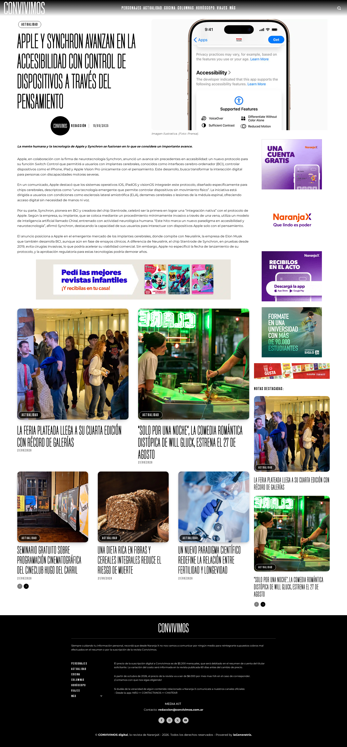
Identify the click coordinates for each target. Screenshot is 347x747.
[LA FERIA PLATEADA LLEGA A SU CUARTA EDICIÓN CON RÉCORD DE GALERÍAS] (72, 364)
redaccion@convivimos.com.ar (180, 709)
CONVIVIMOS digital (113, 735)
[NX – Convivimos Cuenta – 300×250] (292, 192)
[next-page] (26, 586)
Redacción (78, 126)
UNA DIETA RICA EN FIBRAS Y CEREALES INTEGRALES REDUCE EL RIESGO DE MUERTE (130, 559)
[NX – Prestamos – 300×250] (292, 304)
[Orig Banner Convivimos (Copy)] (292, 382)
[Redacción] (61, 125)
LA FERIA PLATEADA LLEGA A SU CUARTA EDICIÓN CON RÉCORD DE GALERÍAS (69, 436)
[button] (339, 8)
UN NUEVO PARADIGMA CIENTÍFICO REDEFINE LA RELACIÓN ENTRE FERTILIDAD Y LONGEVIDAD (209, 559)
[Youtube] (186, 720)
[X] (178, 720)
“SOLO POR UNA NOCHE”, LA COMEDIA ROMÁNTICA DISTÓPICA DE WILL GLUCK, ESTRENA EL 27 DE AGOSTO (190, 442)
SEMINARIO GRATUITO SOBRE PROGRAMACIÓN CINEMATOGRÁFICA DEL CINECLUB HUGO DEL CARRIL (49, 559)
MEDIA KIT (173, 704)
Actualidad (29, 24)
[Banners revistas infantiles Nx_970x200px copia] (133, 303)
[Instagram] (169, 720)
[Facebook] (161, 720)
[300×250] (292, 248)
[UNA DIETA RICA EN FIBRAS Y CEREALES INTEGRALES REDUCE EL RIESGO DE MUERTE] (133, 507)
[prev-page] (19, 586)
